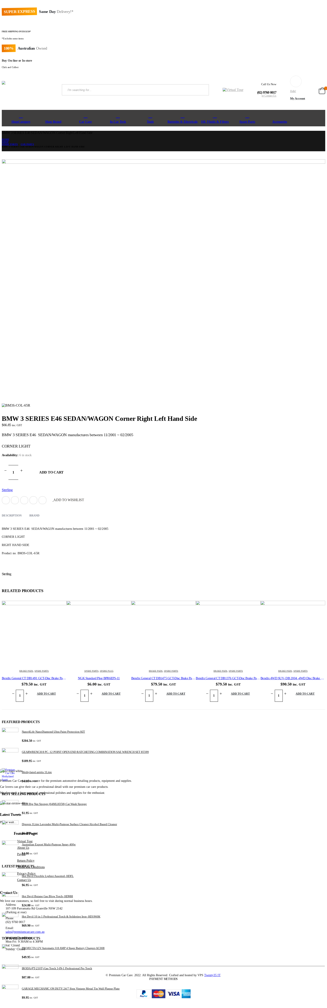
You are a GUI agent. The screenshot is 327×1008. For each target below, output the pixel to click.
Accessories (279, 121)
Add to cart (51, 472)
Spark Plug (106, 671)
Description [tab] (12, 515)
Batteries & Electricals (183, 121)
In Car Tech (118, 121)
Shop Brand (53, 121)
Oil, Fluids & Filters (215, 121)
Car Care (85, 121)
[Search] (202, 90)
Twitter (15, 500)
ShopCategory (20, 121)
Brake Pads (26, 671)
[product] (34, 633)
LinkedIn (24, 500)
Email (42, 500)
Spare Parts (247, 121)
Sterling (7, 490)
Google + (33, 500)
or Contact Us (269, 95)
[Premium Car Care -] (28, 90)
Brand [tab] (34, 515)
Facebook (6, 500)
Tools (150, 121)
